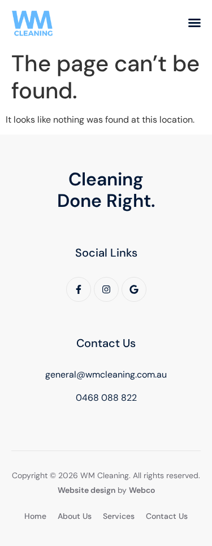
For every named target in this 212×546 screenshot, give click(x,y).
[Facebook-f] (78, 289)
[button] (194, 22)
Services (119, 516)
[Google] (134, 289)
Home (35, 516)
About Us (75, 516)
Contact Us (167, 516)
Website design (86, 490)
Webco (142, 490)
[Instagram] (106, 289)
